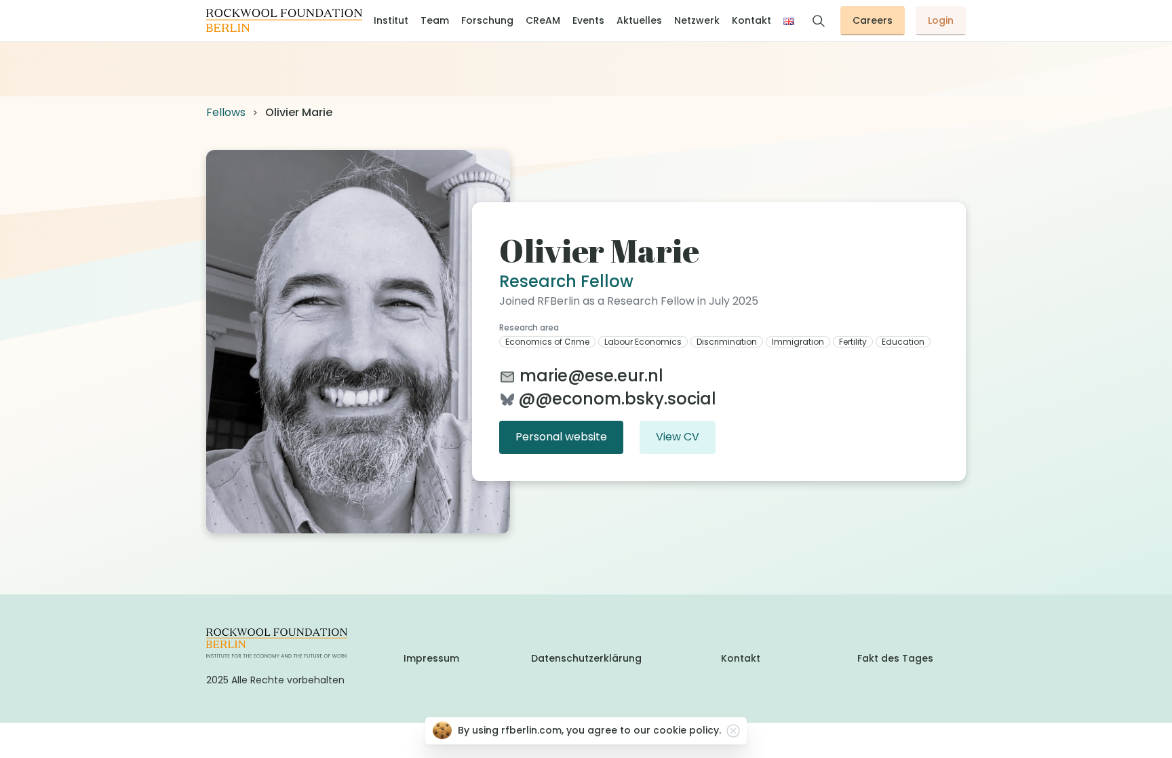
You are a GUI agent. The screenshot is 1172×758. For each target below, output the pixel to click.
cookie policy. (687, 730)
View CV (677, 436)
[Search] (818, 21)
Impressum (431, 658)
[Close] (733, 731)
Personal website (561, 436)
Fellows (226, 112)
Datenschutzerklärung (586, 658)
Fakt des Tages (895, 658)
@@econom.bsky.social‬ (617, 399)
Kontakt (740, 658)
